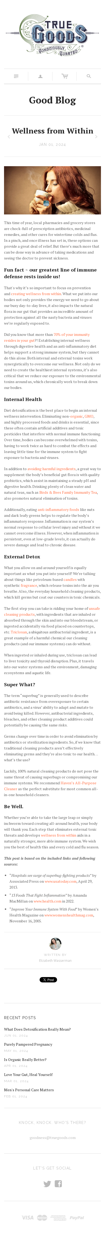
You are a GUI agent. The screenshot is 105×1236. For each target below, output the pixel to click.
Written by (55, 955)
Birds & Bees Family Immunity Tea (68, 492)
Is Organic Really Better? (25, 1059)
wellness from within (58, 835)
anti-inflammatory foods (58, 509)
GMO (89, 416)
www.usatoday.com (60, 881)
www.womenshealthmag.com (68, 915)
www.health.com (47, 901)
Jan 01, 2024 (52, 144)
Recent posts (20, 1018)
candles (70, 579)
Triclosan (19, 631)
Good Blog (52, 100)
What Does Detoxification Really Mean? (37, 1029)
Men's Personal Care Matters (29, 1089)
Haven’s (67, 782)
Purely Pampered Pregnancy (28, 1044)
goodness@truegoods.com (53, 1137)
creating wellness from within (36, 293)
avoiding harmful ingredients (51, 468)
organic (76, 416)
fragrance (29, 585)
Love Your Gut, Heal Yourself (28, 1074)
